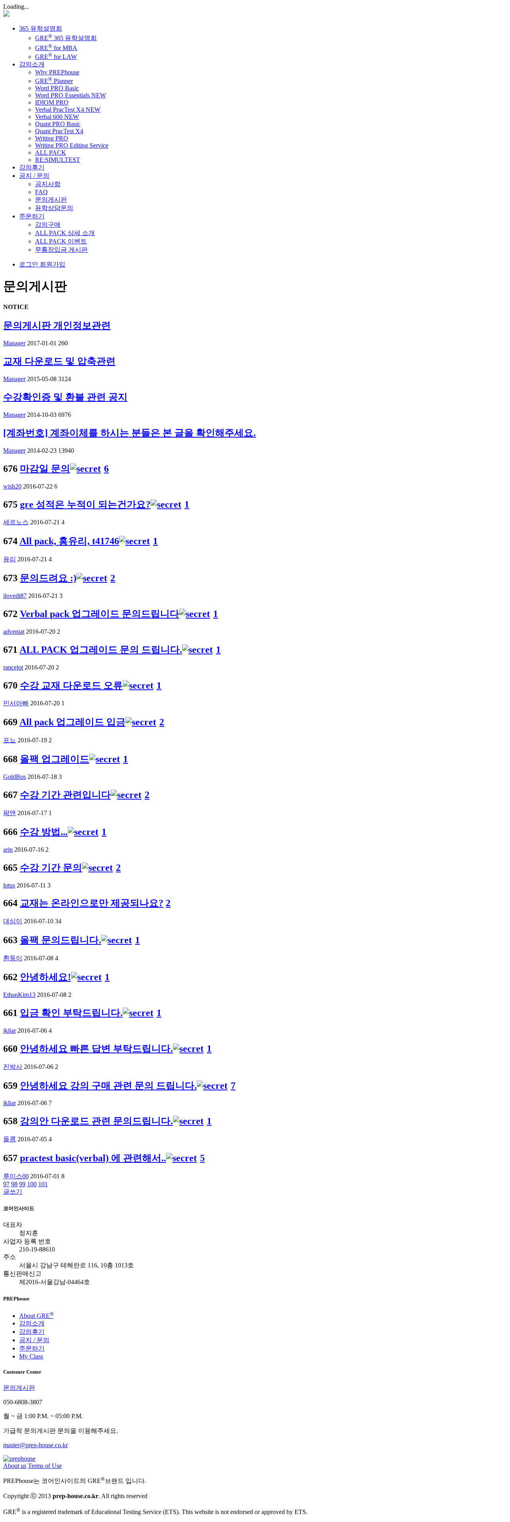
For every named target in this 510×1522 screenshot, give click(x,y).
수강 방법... (44, 832)
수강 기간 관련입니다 (65, 795)
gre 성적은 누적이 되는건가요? (85, 504)
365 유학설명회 (40, 28)
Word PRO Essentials (70, 95)
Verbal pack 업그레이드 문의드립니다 (99, 614)
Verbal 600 (57, 116)
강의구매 (48, 224)
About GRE (36, 1315)
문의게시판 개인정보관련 (57, 325)
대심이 (12, 921)
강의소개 (32, 64)
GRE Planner (54, 81)
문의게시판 (51, 199)
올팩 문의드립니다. (60, 940)
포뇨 (9, 740)
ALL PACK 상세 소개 (65, 233)
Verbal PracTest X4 (67, 109)
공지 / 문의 (34, 175)
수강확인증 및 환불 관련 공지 (65, 397)
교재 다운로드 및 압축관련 (59, 361)
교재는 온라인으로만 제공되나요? (91, 903)
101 (43, 1184)
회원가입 (51, 264)
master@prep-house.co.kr (35, 1445)
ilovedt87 (15, 595)
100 (32, 1184)
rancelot (13, 667)
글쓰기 (12, 1191)
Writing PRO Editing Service (71, 145)
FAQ (41, 192)
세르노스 (16, 522)
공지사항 (48, 184)
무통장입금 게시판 (61, 249)
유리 (9, 559)
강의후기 (32, 167)
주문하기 (32, 216)
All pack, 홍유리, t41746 (69, 541)
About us (14, 1465)
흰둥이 (12, 958)
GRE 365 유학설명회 (66, 38)
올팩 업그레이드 (54, 759)
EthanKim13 (19, 994)
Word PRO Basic (57, 88)
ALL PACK (50, 152)
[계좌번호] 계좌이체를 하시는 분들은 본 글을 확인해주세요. (129, 433)
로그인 (28, 264)
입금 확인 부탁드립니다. (71, 1013)
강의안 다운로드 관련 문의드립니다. (96, 1121)
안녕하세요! (45, 977)
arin (8, 849)
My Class (31, 1356)
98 (14, 1184)
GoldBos (14, 776)
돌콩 (9, 1139)
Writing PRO (51, 138)
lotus (9, 885)
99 (22, 1184)
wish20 (12, 486)
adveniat (13, 631)
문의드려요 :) (48, 578)
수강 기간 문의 (51, 867)
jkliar (9, 1030)
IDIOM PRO (52, 102)
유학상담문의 (54, 207)
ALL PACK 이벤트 (61, 241)
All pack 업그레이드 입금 (73, 722)
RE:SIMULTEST (57, 159)
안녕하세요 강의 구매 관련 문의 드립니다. (108, 1085)
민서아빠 (16, 703)
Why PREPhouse (57, 72)
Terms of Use (45, 1465)
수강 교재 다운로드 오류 (71, 685)
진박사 (12, 1066)
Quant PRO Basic (57, 124)
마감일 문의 (45, 468)
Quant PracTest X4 (59, 131)
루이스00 (16, 1176)
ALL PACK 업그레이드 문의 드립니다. (101, 649)
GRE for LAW (56, 56)
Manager (14, 343)
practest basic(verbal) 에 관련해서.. (93, 1158)
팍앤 (9, 813)
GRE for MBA (56, 48)
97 (6, 1184)
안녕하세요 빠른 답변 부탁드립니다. (96, 1048)
